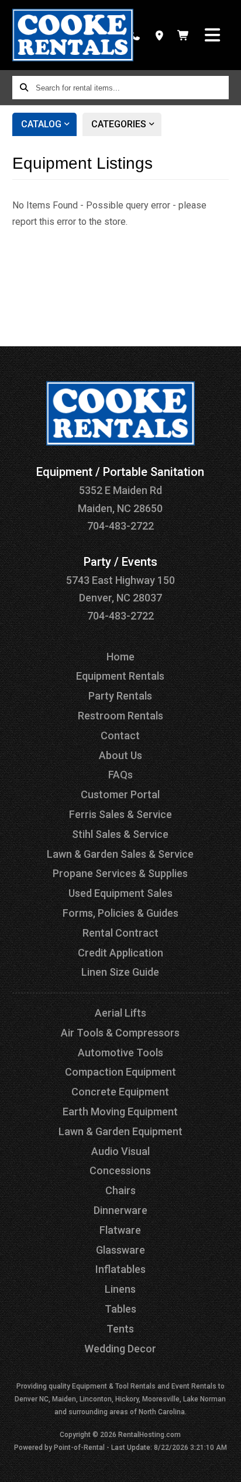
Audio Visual (120, 1151)
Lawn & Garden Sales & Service (120, 854)
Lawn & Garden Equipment (120, 1131)
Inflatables (120, 1269)
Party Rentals (120, 696)
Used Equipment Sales (120, 893)
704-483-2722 (120, 526)
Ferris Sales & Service (120, 814)
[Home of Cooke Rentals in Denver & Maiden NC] (72, 35)
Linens (120, 1289)
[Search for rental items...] (24, 87)
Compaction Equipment (120, 1072)
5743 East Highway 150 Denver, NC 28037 (120, 580)
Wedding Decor (120, 1348)
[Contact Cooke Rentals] (159, 35)
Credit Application (120, 953)
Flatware (120, 1230)
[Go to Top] (224, 1465)
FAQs (120, 774)
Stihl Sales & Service (120, 834)
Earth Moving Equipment (120, 1111)
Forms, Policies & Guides (120, 913)
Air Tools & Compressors (120, 1033)
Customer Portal (120, 794)
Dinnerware (120, 1210)
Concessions (120, 1170)
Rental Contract (120, 933)
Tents (120, 1329)
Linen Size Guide (120, 972)
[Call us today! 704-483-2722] (135, 35)
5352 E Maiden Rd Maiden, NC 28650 (120, 490)
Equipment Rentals (120, 676)
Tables (120, 1309)
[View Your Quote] (183, 35)
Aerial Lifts (120, 1013)
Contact (120, 735)
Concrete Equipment (120, 1092)
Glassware (120, 1250)
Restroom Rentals (120, 715)
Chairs (120, 1190)
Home (120, 656)
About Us (120, 755)
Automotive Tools (120, 1052)
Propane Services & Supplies (120, 873)
